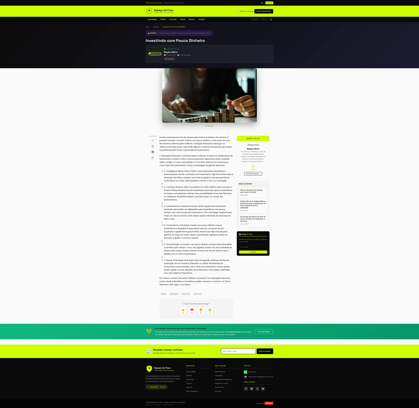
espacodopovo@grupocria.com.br (259, 377)
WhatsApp (252, 372)
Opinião (156, 27)
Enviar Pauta (219, 387)
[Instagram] (246, 389)
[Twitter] (152, 146)
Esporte (192, 19)
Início (147, 27)
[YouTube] (263, 389)
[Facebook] (152, 152)
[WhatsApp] (152, 140)
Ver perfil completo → (253, 174)
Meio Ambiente (192, 391)
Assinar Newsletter (264, 11)
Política (163, 19)
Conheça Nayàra (264, 331)
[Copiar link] (152, 157)
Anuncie (269, 3)
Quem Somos (220, 372)
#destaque (174, 294)
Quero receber (265, 351)
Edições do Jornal (221, 383)
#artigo (163, 294)
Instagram (170, 59)
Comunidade (152, 19)
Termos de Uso (168, 405)
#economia (186, 294)
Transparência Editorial (223, 379)
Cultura (182, 19)
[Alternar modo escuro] (262, 3)
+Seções (201, 19)
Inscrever (253, 252)
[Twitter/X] (257, 389)
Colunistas (254, 19)
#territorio (197, 294)
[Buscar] (271, 19)
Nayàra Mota (171, 52)
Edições (264, 19)
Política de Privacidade (153, 405)
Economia (172, 19)
